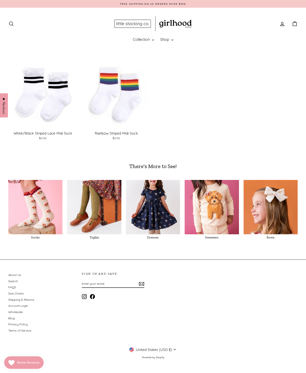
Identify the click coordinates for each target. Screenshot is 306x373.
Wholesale (15, 312)
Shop (165, 39)
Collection (142, 39)
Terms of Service (19, 330)
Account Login (18, 306)
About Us (14, 275)
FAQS (12, 287)
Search (13, 281)
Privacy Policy (18, 324)
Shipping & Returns (21, 300)
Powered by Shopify (153, 357)
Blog (11, 318)
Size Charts (16, 293)
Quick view (42, 125)
